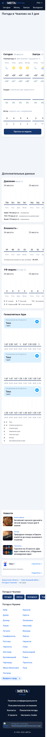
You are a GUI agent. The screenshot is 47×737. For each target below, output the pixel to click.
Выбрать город (10, 678)
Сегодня (6, 7)
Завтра (26, 7)
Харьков (26, 610)
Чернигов (27, 641)
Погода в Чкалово (9, 583)
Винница (26, 631)
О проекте (12, 715)
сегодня (8, 597)
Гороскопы (36, 564)
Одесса (26, 615)
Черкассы (7, 647)
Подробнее (36, 573)
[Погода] (22, 691)
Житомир (7, 652)
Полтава (7, 641)
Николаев (27, 626)
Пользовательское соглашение (22, 705)
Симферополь (9, 636)
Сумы (25, 647)
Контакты (11, 710)
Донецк (6, 620)
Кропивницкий (9, 657)
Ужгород (7, 673)
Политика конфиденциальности (22, 701)
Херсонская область (10, 580)
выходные (38, 7)
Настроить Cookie (29, 715)
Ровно (25, 657)
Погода (21, 3)
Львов (6, 626)
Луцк (25, 668)
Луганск (6, 631)
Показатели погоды (29, 710)
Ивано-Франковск (11, 668)
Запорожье (28, 620)
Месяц (17, 7)
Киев (5, 610)
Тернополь (27, 662)
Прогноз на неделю (22, 131)
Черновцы (7, 662)
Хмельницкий (29, 652)
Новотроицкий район (30, 580)
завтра (19, 597)
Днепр (6, 615)
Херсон (26, 636)
